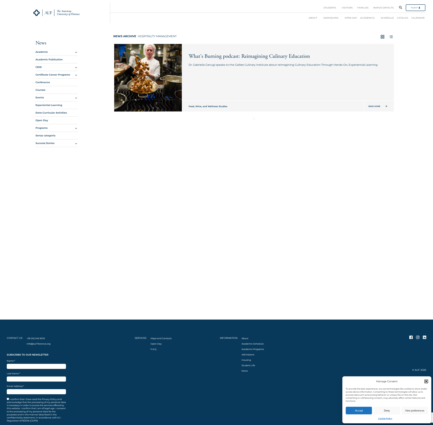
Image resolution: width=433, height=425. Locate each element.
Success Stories (45, 143)
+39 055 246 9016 (36, 338)
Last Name (13, 373)
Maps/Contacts (383, 7)
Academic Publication (49, 59)
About (313, 18)
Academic (42, 51)
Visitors (347, 7)
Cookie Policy (385, 418)
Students (330, 7)
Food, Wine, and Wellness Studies (208, 106)
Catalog (402, 18)
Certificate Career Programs (53, 74)
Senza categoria (45, 135)
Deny (387, 410)
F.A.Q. (154, 349)
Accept (359, 410)
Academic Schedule (253, 343)
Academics (367, 18)
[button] (426, 381)
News (41, 43)
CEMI (39, 67)
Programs (42, 127)
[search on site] (400, 8)
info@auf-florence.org (39, 343)
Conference (43, 82)
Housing (246, 360)
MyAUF (415, 8)
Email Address (15, 386)
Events (40, 97)
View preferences (414, 410)
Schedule (387, 18)
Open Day (351, 18)
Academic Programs (253, 349)
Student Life (248, 365)
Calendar (418, 18)
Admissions (330, 18)
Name (11, 361)
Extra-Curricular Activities (51, 112)
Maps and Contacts (161, 338)
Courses (40, 89)
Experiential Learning (49, 105)
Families (363, 7)
